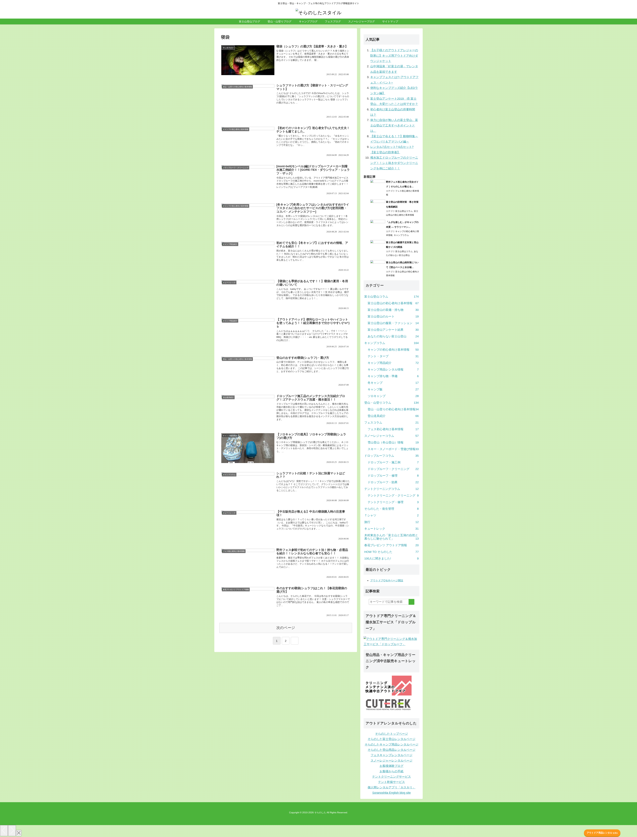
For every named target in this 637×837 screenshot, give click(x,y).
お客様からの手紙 (391, 771)
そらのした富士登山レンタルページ (391, 739)
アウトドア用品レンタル (602, 832)
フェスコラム (391, 422)
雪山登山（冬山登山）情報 (393, 442)
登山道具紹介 (393, 416)
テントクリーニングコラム (391, 489)
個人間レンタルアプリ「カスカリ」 (391, 787)
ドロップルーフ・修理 (393, 475)
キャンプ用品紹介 (393, 363)
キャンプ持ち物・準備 (393, 376)
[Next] (12, 830)
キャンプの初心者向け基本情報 (393, 349)
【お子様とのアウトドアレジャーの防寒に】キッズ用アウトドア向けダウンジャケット (394, 56)
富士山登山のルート (393, 316)
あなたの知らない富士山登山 (393, 336)
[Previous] (4, 830)
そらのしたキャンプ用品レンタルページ (391, 744)
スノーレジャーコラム (391, 435)
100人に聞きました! (391, 558)
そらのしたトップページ (391, 733)
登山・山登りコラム (391, 402)
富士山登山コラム (404, 211)
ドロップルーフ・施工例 (393, 462)
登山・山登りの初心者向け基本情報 (393, 409)
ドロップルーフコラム (391, 455)
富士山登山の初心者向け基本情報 (393, 303)
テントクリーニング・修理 (393, 502)
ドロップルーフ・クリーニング (393, 469)
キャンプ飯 (393, 389)
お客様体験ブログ (391, 766)
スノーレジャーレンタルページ (391, 760)
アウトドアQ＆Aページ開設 (386, 580)
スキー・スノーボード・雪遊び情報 (393, 449)
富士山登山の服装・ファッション (393, 323)
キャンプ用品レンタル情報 (393, 369)
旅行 (391, 522)
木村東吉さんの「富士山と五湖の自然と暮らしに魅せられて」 (391, 537)
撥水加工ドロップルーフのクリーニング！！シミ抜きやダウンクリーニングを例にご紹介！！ (394, 163)
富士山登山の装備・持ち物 (393, 309)
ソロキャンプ (393, 396)
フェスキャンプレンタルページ (391, 755)
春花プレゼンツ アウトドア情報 (391, 545)
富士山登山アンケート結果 (393, 329)
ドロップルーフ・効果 (393, 482)
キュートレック (391, 528)
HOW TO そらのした (391, 552)
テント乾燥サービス (391, 782)
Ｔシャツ (391, 515)
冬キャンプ (393, 382)
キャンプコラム (401, 235)
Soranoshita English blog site (391, 792)
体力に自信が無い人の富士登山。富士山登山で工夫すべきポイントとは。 (394, 125)
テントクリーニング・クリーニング (393, 495)
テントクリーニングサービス (391, 776)
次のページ (285, 628)
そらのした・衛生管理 (391, 508)
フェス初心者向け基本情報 (393, 429)
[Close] (19, 833)
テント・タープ (393, 356)
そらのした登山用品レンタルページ (391, 749)
